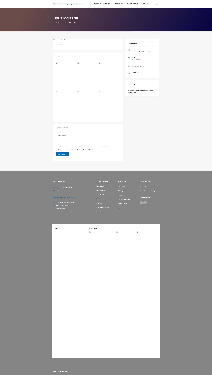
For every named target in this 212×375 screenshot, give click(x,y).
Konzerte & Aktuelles (102, 4)
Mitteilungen (121, 186)
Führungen (121, 191)
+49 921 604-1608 (60, 208)
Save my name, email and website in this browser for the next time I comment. (77, 150)
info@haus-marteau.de (138, 66)
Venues (64, 22)
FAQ (119, 208)
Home (57, 22)
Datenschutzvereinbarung (147, 191)
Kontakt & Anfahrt (123, 204)
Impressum (143, 186)
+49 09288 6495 (136, 59)
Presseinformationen (124, 199)
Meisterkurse (118, 4)
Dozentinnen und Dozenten (104, 199)
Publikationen (122, 195)
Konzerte (99, 203)
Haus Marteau (132, 4)
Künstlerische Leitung (102, 207)
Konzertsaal (99, 212)
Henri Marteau (147, 4)
